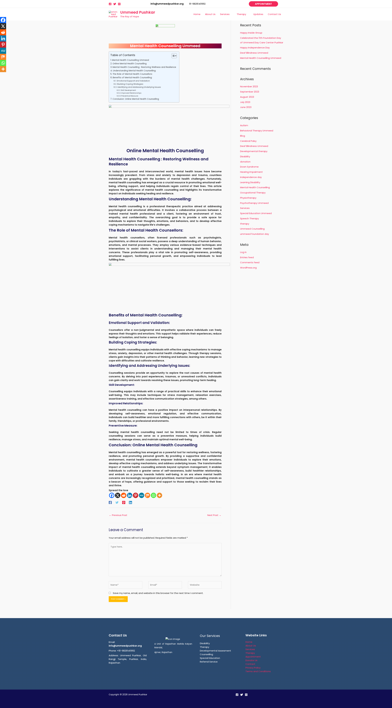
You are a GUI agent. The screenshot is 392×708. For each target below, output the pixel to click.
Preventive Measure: (129, 96)
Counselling (206, 654)
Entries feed (247, 257)
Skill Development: (128, 90)
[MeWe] (141, 495)
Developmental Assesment (215, 650)
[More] (159, 495)
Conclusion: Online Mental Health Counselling (136, 99)
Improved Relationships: (131, 93)
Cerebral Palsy (248, 141)
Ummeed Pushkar (137, 12)
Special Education (210, 658)
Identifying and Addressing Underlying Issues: (139, 87)
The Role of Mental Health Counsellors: (133, 74)
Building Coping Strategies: (130, 84)
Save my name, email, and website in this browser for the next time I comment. (158, 593)
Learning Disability (250, 182)
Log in (243, 252)
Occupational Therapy (253, 192)
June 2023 (245, 107)
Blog (242, 135)
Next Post (214, 515)
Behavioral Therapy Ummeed (256, 130)
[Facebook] (110, 4)
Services (245, 208)
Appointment (253, 656)
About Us (250, 645)
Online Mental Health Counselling (130, 63)
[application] (231, 14)
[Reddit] (123, 495)
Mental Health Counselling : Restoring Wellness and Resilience (144, 67)
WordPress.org (248, 267)
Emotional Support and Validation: (133, 80)
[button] (263, 4)
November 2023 (249, 86)
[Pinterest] (135, 495)
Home (248, 642)
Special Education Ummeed (256, 213)
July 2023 (245, 102)
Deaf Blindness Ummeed (254, 52)
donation (245, 161)
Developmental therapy (253, 151)
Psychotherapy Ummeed (254, 203)
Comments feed (249, 262)
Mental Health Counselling (255, 187)
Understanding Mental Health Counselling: (134, 70)
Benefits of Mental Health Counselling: (132, 77)
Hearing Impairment (251, 172)
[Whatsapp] (153, 495)
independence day (251, 177)
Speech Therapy (249, 218)
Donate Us (251, 660)
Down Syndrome (249, 166)
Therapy (204, 647)
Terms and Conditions (258, 671)
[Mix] (147, 495)
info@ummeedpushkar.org (125, 645)
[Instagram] (119, 4)
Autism (244, 125)
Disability (245, 156)
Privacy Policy (252, 667)
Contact (250, 664)
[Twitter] (114, 4)
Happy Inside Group (251, 32)
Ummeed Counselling (252, 228)
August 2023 (247, 96)
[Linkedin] (129, 495)
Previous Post (118, 515)
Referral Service (209, 661)
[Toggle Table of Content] (172, 55)
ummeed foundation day (254, 234)
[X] (117, 495)
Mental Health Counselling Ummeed (130, 60)
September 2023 (249, 91)
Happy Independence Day (255, 47)
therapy (244, 223)
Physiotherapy (248, 197)
